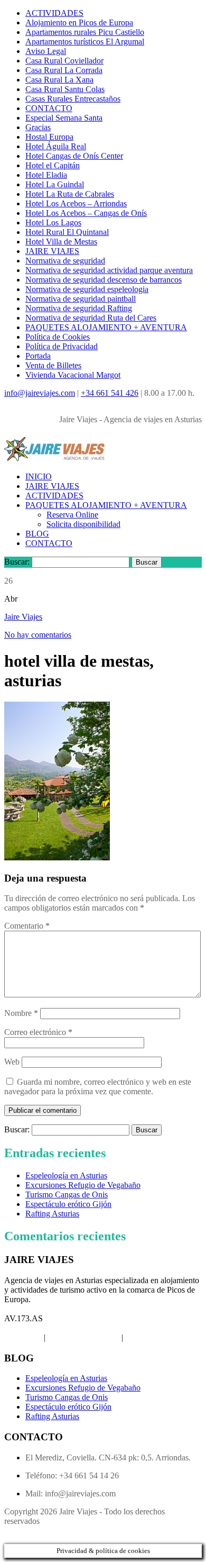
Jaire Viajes (23, 616)
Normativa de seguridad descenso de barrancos (103, 279)
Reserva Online (72, 514)
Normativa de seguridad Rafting (78, 308)
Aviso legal (23, 1337)
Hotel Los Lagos (53, 222)
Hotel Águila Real (55, 146)
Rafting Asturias (52, 1213)
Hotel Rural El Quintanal (67, 232)
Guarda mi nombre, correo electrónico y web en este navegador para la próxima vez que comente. (97, 1086)
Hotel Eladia (46, 174)
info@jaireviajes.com (39, 392)
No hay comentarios (37, 634)
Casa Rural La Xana (59, 79)
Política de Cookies (57, 336)
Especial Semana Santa (63, 117)
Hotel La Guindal (54, 184)
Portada (38, 355)
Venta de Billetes (53, 365)
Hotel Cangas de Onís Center (74, 155)
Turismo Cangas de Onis (66, 1194)
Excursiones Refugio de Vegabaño (83, 1184)
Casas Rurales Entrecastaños (72, 98)
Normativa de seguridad (65, 260)
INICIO (38, 476)
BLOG (37, 533)
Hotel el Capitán (52, 165)
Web (12, 1061)
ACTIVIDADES (54, 12)
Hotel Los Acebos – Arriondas (76, 203)
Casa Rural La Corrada (63, 70)
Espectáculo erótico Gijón (68, 1204)
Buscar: (17, 561)
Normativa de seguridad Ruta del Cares (90, 317)
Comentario (27, 925)
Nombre (21, 1013)
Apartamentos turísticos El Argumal (84, 41)
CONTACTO (48, 108)
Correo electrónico (38, 1032)
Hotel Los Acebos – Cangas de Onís (86, 212)
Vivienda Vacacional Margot (72, 374)
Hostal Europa (49, 136)
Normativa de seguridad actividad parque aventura (109, 270)
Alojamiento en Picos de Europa (79, 22)
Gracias (38, 127)
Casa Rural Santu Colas (65, 89)
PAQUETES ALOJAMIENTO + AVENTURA (106, 327)
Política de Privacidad (61, 346)
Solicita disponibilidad (83, 524)
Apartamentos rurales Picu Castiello (84, 32)
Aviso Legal (45, 51)
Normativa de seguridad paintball (80, 298)
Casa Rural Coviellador (64, 60)
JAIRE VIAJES (52, 251)
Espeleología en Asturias (66, 1175)
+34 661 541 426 (109, 392)
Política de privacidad (83, 1337)
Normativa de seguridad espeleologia (86, 289)
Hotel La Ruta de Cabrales (69, 193)
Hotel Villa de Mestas (61, 241)
